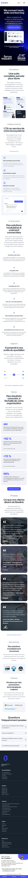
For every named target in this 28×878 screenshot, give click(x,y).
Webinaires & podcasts (7, 844)
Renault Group (5, 828)
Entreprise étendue (6, 814)
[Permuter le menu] (24, 2)
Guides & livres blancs (6, 842)
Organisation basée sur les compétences (10, 803)
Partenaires (4, 778)
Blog (3, 840)
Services (4, 775)
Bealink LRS (4, 792)
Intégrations (4, 777)
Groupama (4, 829)
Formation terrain (5, 811)
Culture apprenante (6, 808)
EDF (3, 826)
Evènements (4, 845)
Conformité (4, 812)
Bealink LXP (4, 788)
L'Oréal (3, 823)
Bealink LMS (4, 789)
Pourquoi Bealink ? (6, 772)
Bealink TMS (4, 791)
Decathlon (4, 825)
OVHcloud (4, 831)
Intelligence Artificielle (7, 774)
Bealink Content (5, 794)
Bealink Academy (6, 847)
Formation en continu (6, 809)
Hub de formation (5, 805)
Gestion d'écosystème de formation (9, 806)
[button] (14, 69)
